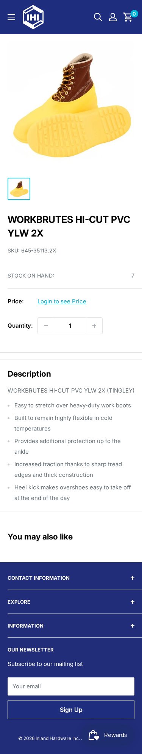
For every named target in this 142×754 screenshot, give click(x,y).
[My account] (113, 17)
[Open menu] (11, 17)
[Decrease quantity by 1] (46, 326)
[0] (128, 17)
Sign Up (71, 709)
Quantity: (20, 325)
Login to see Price (61, 301)
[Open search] (98, 17)
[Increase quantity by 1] (94, 326)
